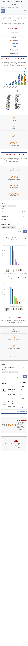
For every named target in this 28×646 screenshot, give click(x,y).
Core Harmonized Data (14, 155)
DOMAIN (3, 214)
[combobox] (16, 227)
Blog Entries (16, 441)
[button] (10, 7)
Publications (22, 421)
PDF (22, 395)
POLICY (3, 364)
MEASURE (3, 219)
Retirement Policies (22, 411)
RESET (19, 376)
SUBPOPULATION (5, 224)
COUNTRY (3, 203)
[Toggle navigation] (25, 11)
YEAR (2, 208)
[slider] (22, 211)
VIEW (25, 376)
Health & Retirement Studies (14, 59)
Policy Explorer (14, 317)
